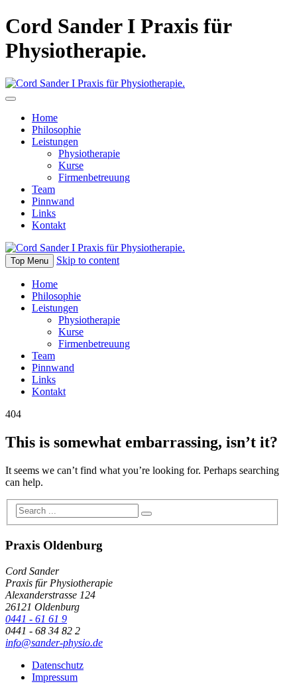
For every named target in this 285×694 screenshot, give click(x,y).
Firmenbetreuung (94, 177)
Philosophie (56, 129)
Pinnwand (53, 201)
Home (45, 117)
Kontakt (49, 225)
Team (43, 189)
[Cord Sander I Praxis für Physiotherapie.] (95, 83)
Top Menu (29, 261)
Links (44, 213)
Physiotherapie (89, 153)
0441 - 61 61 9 (36, 618)
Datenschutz (58, 665)
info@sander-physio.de (54, 642)
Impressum (55, 677)
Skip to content (87, 260)
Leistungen (55, 141)
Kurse (71, 165)
